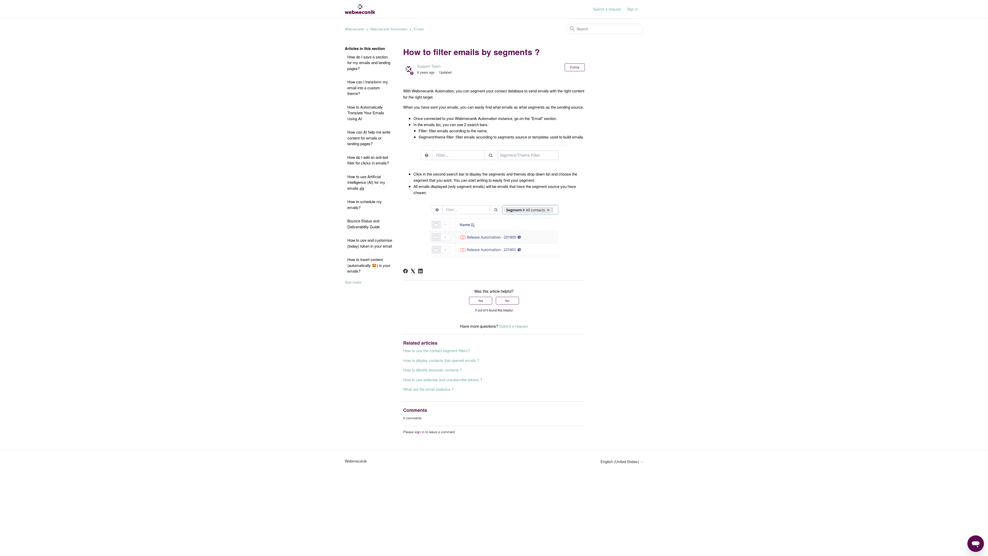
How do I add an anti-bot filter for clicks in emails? (368, 160)
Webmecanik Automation (389, 29)
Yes (480, 300)
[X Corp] (413, 271)
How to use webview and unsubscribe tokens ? (442, 379)
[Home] (360, 9)
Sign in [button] (632, 9)
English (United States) (620, 461)
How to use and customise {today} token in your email (369, 243)
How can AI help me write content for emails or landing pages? (368, 137)
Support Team (429, 66)
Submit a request (607, 9)
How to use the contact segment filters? (436, 350)
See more (353, 282)
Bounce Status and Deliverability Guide (363, 223)
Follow (574, 67)
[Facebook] (405, 271)
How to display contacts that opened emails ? (441, 360)
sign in (419, 431)
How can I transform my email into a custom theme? (367, 87)
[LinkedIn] (420, 271)
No (507, 300)
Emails (419, 29)
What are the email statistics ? (428, 389)
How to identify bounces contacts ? (432, 369)
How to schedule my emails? (364, 204)
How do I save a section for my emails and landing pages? (368, 62)
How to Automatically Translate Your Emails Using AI (365, 112)
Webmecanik (354, 29)
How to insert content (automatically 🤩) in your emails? (368, 265)
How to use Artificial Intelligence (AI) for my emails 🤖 (366, 182)
